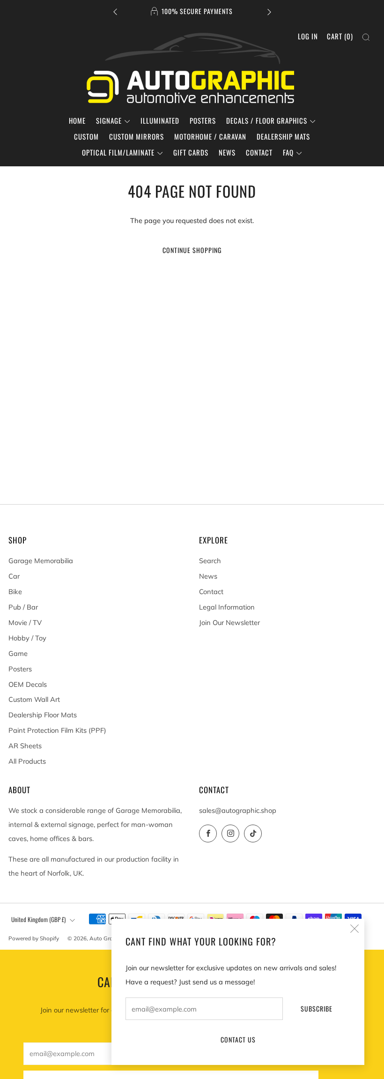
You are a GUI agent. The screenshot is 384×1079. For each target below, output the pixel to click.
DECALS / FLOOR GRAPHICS (266, 120)
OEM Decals (27, 684)
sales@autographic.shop (237, 810)
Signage (109, 120)
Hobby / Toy (27, 637)
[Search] (366, 37)
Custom (86, 136)
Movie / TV (25, 622)
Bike (15, 591)
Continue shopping (192, 250)
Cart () (340, 36)
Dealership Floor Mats (42, 714)
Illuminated (159, 120)
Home (77, 120)
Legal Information (227, 607)
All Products (27, 761)
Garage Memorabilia (40, 560)
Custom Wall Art (34, 699)
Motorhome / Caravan (210, 136)
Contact (259, 152)
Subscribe (316, 1008)
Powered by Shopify (33, 938)
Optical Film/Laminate (118, 152)
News (227, 152)
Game (18, 653)
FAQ (288, 152)
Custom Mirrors (136, 136)
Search (210, 560)
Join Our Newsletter (229, 622)
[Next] (269, 11)
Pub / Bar (23, 607)
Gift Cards (190, 152)
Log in (308, 36)
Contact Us (238, 1039)
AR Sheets (25, 745)
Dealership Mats (283, 136)
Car (14, 576)
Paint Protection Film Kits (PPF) (57, 730)
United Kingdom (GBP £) (38, 919)
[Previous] (115, 11)
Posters (203, 120)
